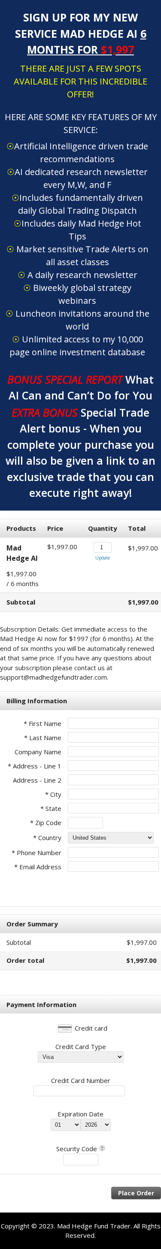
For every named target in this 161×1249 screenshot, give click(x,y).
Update (102, 558)
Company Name (38, 751)
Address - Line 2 (37, 780)
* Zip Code (45, 822)
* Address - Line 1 (34, 766)
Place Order (136, 1193)
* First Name (42, 723)
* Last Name (42, 737)
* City (53, 794)
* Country (47, 837)
